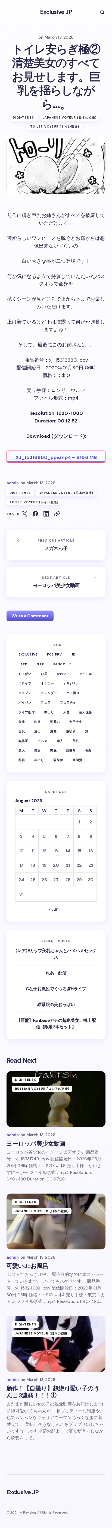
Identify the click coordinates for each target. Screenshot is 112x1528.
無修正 (23, 741)
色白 (88, 750)
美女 (37, 750)
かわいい (63, 674)
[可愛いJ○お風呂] (56, 1221)
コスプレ (25, 693)
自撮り (71, 750)
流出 (37, 731)
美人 (21, 750)
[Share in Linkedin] (46, 513)
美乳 (76, 741)
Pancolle (62, 664)
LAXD (22, 664)
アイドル (85, 674)
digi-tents (23, 117)
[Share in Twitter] (24, 513)
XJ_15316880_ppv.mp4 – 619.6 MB (56, 457)
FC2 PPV (54, 654)
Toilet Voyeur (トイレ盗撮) (54, 126)
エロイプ (25, 683)
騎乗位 (58, 760)
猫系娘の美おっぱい (56, 1004)
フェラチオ (68, 702)
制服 (37, 722)
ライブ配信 (26, 712)
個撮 (21, 722)
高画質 (77, 760)
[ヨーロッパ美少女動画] (56, 582)
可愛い (55, 722)
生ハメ (42, 741)
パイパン (25, 702)
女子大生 (75, 722)
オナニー (47, 683)
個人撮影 (85, 712)
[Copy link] (57, 513)
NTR (40, 664)
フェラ (46, 702)
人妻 (66, 712)
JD (73, 654)
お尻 (44, 674)
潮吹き (71, 731)
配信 (21, 760)
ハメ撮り (73, 693)
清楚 (53, 731)
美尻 (53, 750)
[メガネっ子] (56, 545)
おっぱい (25, 674)
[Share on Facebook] (35, 513)
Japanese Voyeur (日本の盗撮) (70, 117)
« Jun (53, 909)
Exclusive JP (56, 12)
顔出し (39, 760)
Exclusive (28, 654)
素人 (60, 741)
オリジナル (71, 683)
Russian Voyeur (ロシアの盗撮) (42, 1089)
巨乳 (21, 731)
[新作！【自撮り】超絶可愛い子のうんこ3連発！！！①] (56, 1344)
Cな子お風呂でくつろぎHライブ (56, 989)
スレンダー (49, 693)
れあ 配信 (56, 973)
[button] (98, 12)
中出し (49, 712)
